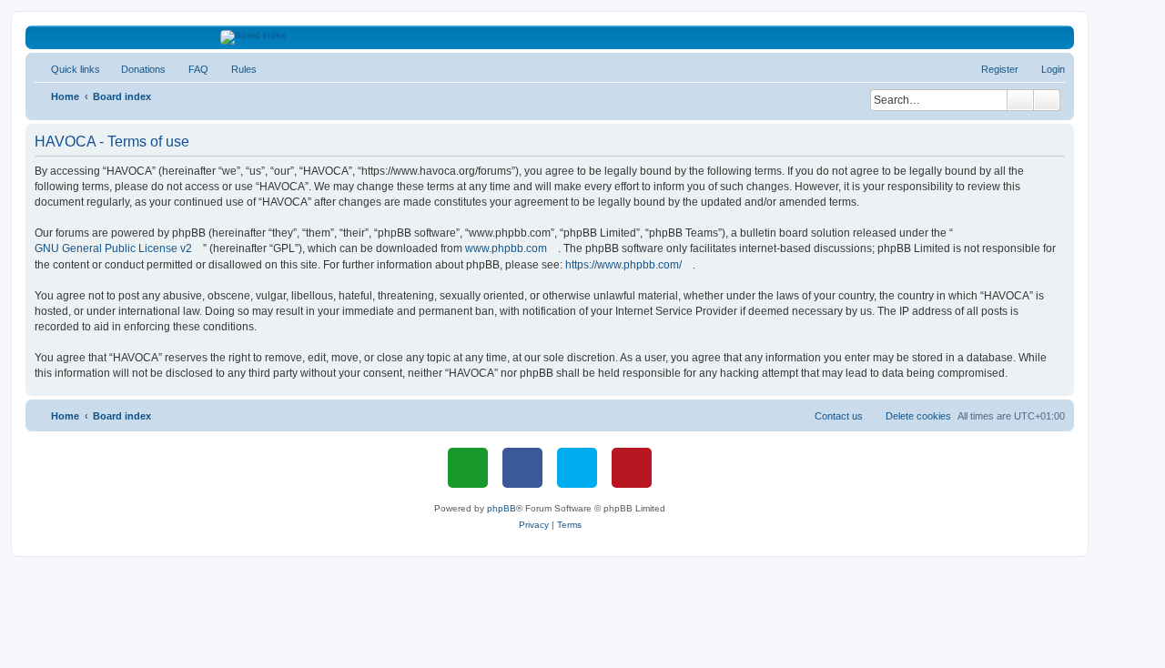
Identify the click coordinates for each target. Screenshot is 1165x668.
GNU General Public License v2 (113, 248)
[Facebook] (522, 468)
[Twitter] (577, 468)
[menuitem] (135, 69)
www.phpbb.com (506, 248)
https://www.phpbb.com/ (623, 264)
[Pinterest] (632, 468)
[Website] (468, 468)
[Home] (550, 37)
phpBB (501, 508)
